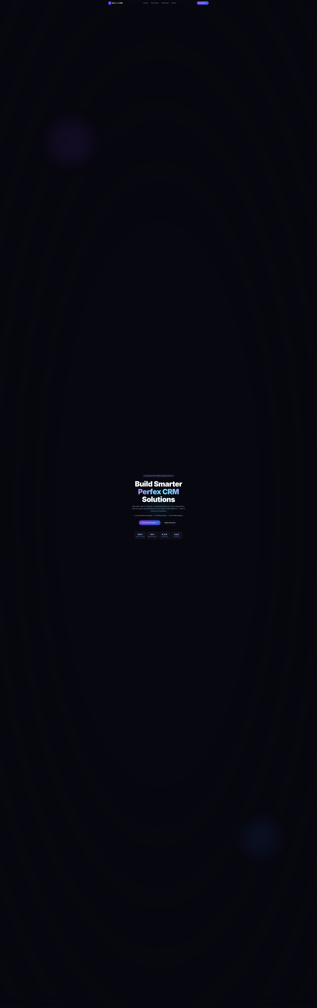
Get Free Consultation (149, 522)
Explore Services (170, 522)
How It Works (154, 3)
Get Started (201, 3)
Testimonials (165, 3)
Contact (174, 3)
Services (145, 3)
